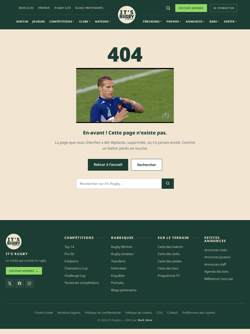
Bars (214, 21)
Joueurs (38, 21)
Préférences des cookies (198, 313)
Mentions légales (69, 313)
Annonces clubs (215, 250)
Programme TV (169, 275)
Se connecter (223, 8)
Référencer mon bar (218, 279)
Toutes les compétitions (81, 282)
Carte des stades (170, 261)
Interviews (118, 268)
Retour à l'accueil (108, 164)
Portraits (117, 282)
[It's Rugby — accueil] (126, 14)
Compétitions (61, 21)
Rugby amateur (122, 254)
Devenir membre (191, 8)
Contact (172, 313)
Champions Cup (76, 268)
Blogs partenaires (89, 8)
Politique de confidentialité (103, 313)
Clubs (84, 21)
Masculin (26, 8)
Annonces (195, 21)
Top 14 (69, 247)
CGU (159, 313)
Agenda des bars (216, 271)
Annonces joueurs (217, 257)
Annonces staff (215, 264)
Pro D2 (69, 254)
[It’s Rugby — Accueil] (13, 241)
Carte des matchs (170, 247)
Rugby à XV (63, 8)
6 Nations (71, 261)
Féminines (152, 21)
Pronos (174, 21)
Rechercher (146, 164)
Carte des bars (168, 268)
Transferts (118, 261)
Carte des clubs (169, 254)
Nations (103, 21)
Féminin (44, 8)
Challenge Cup (74, 275)
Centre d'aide (44, 313)
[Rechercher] (168, 8)
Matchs (22, 21)
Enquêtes (118, 275)
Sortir (230, 21)
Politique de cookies (138, 313)
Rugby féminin (121, 247)
